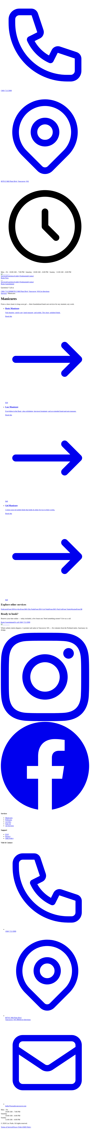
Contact (31, 276)
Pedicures (8, 820)
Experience (10, 276)
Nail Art (8, 824)
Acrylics (8, 822)
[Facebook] (45, 809)
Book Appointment (7, 284)
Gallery (17, 276)
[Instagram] (45, 720)
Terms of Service (7, 1127)
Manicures (9, 818)
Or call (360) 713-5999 (22, 622)
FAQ (7, 834)
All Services (9, 826)
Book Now (5, 278)
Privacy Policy (18, 1127)
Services (4, 276)
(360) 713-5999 (6, 291)
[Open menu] (2, 280)
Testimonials (24, 276)
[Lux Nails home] (5, 624)
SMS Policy (9, 838)
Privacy (8, 836)
